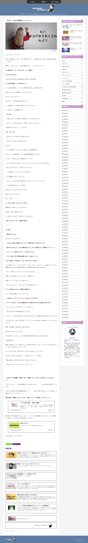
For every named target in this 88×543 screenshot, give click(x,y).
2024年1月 (65, 151)
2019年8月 (65, 256)
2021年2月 (65, 218)
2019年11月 (65, 250)
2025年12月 (65, 119)
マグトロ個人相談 (72, 81)
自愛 (72, 101)
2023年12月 (65, 154)
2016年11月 (65, 314)
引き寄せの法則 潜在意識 (72, 87)
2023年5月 (65, 171)
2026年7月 (65, 110)
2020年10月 (65, 224)
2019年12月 (65, 247)
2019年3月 (65, 268)
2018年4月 (65, 279)
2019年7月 (65, 259)
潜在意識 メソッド (72, 98)
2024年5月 (65, 142)
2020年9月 (65, 227)
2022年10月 (65, 183)
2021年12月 (65, 200)
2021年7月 (65, 212)
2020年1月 (65, 244)
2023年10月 (65, 160)
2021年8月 (65, 209)
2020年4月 (65, 238)
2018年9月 (65, 276)
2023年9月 (65, 163)
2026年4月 (65, 116)
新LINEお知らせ (72, 90)
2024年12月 (65, 136)
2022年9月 (65, 186)
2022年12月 (65, 177)
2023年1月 (65, 174)
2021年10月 (65, 203)
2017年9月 (65, 285)
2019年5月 (65, 262)
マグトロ (72, 338)
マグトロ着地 (72, 84)
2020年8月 (65, 230)
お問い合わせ (72, 66)
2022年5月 (65, 192)
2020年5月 (65, 235)
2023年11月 (65, 157)
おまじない (72, 63)
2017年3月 (65, 302)
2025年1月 (65, 133)
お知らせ (72, 69)
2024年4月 (65, 145)
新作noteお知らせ (72, 92)
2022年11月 (65, 180)
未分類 (72, 95)
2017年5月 (65, 297)
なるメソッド (72, 72)
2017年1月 (65, 308)
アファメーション (72, 75)
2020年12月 (65, 221)
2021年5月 (65, 215)
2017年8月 (65, 288)
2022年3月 (65, 198)
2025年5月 (65, 125)
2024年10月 (65, 139)
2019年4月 (65, 265)
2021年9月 (65, 206)
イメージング (72, 78)
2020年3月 (65, 241)
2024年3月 (65, 148)
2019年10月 (65, 253)
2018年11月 (65, 273)
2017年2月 (65, 305)
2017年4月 (65, 300)
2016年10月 (65, 317)
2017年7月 (65, 291)
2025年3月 (65, 128)
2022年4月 (65, 195)
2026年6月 (65, 113)
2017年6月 (65, 294)
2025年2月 (65, 131)
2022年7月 (65, 189)
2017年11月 (65, 282)
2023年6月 (65, 168)
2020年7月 (65, 233)
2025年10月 (65, 122)
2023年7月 (65, 166)
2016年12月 (65, 311)
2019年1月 (65, 270)
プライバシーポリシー (78, 539)
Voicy (72, 60)
